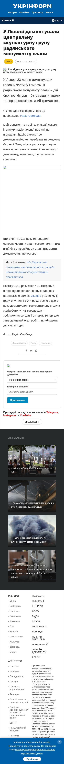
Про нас (14, 666)
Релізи (36, 657)
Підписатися (17, 400)
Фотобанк (24, 12)
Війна (13, 600)
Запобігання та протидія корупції (19, 700)
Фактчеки (15, 621)
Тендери (14, 694)
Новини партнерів (38, 638)
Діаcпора (15, 646)
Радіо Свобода (30, 115)
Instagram (9, 415)
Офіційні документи (39, 651)
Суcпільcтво (16, 636)
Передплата (16, 676)
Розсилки (15, 735)
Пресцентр (37, 12)
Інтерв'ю (37, 606)
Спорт (13, 652)
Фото (35, 611)
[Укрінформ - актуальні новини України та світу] (32, 6)
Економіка (15, 616)
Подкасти (38, 596)
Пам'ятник (45, 343)
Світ (12, 626)
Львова (36, 295)
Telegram (52, 412)
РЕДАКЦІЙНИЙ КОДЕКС (18, 729)
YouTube (25, 415)
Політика (14, 611)
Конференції (40, 644)
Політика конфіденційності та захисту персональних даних (19, 712)
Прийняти (32, 759)
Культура (14, 641)
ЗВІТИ (13, 722)
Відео (35, 616)
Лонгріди (37, 631)
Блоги (36, 621)
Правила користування (17, 687)
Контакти (14, 671)
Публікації (38, 601)
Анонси (49, 12)
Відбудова (15, 606)
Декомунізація (19, 343)
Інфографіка (39, 626)
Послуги (12, 12)
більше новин (32, 422)
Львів (33, 343)
